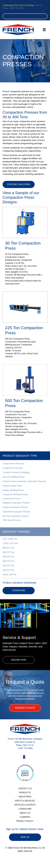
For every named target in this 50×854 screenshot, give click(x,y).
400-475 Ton (8, 557)
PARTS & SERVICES (25, 801)
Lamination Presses (12, 498)
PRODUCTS (25, 792)
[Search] (44, 16)
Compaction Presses (13, 468)
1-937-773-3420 (16, 8)
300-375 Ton (8, 561)
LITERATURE (25, 809)
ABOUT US (25, 813)
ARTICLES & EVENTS (25, 805)
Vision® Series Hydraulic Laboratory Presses (24, 481)
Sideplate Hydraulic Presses (16, 503)
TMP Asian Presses (12, 520)
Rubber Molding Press (13, 490)
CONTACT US (25, 788)
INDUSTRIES (25, 797)
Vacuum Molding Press (14, 477)
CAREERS (25, 817)
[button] (24, 494)
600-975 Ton (8, 548)
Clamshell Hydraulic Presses (16, 511)
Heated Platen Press (12, 486)
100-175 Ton (8, 570)
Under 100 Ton (9, 574)
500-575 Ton (8, 552)
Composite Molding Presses (15, 494)
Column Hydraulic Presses (15, 507)
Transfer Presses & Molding (16, 472)
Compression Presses (13, 463)
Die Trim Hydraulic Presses (16, 516)
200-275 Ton (8, 565)
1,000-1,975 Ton (10, 543)
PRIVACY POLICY (25, 821)
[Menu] (44, 29)
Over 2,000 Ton (10, 539)
